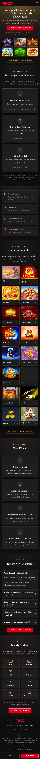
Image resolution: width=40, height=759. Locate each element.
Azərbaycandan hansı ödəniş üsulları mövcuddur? (18, 593)
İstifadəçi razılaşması (26, 726)
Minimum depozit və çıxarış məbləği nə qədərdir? (18, 613)
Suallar (26, 730)
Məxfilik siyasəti (17, 730)
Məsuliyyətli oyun (12, 726)
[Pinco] (7, 3)
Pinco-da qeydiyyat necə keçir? (16, 573)
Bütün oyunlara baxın (20, 431)
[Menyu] (37, 3)
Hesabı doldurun (20, 710)
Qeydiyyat (29, 755)
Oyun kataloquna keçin (20, 60)
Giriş (10, 755)
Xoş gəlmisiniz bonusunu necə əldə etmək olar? (17, 603)
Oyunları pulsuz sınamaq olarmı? (17, 622)
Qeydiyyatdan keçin (20, 28)
